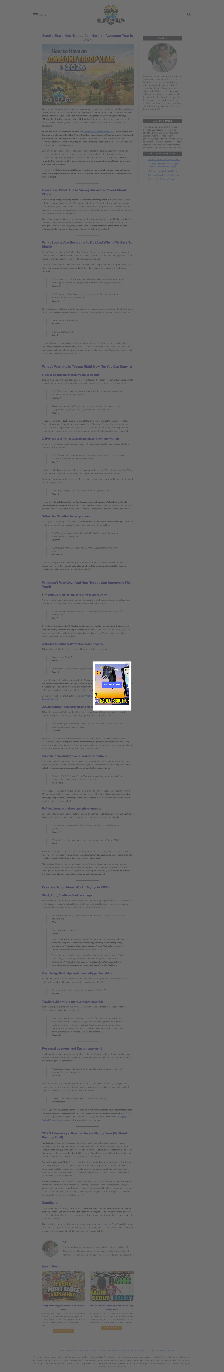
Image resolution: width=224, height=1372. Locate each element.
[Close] (127, 665)
